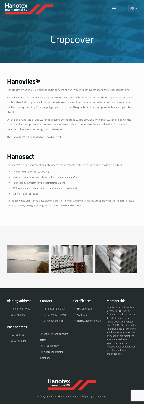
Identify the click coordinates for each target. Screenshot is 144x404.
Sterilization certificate (89, 320)
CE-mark (82, 314)
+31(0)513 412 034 (56, 308)
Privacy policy (51, 346)
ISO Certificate (84, 308)
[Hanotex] (29, 8)
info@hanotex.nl (55, 320)
